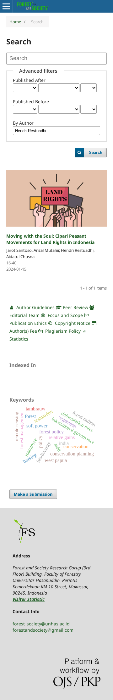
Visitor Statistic (29, 599)
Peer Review (75, 307)
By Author (23, 123)
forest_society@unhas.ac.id (41, 624)
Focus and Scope (64, 315)
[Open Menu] (6, 6)
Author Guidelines (35, 307)
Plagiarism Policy (63, 331)
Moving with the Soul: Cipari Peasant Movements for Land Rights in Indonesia (50, 239)
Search (95, 152)
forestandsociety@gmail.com (43, 630)
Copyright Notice (72, 323)
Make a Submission (33, 494)
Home (15, 22)
